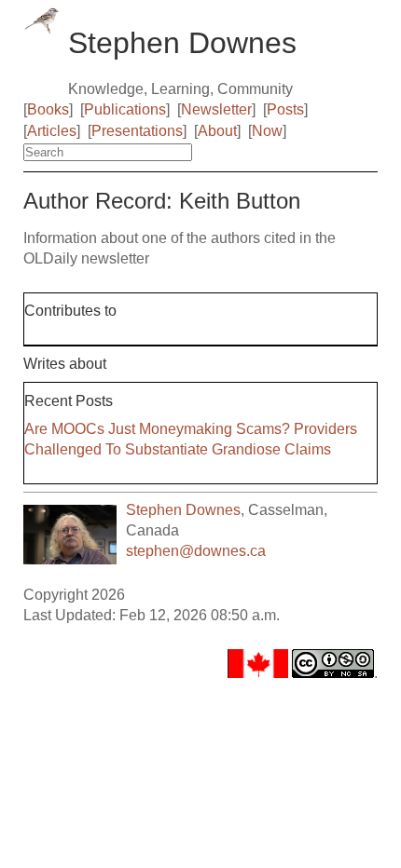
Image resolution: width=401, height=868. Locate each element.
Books (48, 109)
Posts (285, 109)
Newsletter (216, 109)
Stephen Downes (183, 510)
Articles (51, 131)
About (217, 131)
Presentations (137, 131)
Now (267, 131)
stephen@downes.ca (196, 551)
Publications (125, 109)
